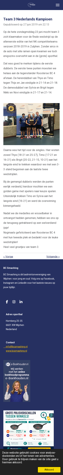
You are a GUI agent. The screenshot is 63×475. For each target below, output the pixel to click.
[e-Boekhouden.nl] (16, 401)
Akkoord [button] (49, 469)
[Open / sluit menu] (57, 5)
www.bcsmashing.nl (16, 350)
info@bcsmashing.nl (15, 346)
